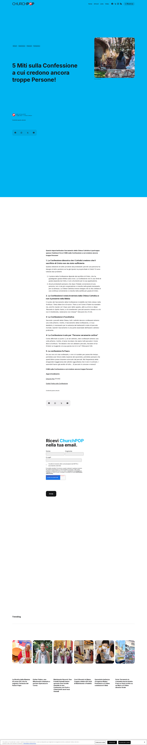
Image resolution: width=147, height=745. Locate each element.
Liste (101, 4)
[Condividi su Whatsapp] (21, 133)
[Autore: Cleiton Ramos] (56, 661)
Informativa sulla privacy (29, 743)
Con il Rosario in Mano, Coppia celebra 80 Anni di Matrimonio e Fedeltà (83, 681)
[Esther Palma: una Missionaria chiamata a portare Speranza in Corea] (42, 652)
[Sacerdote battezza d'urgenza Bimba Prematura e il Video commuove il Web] (104, 652)
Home (90, 4)
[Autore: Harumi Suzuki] (118, 661)
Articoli (96, 4)
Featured (29, 46)
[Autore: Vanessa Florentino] (35, 661)
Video (107, 4)
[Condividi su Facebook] (15, 133)
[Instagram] (118, 4)
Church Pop (50, 379)
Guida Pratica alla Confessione (57, 383)
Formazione (37, 46)
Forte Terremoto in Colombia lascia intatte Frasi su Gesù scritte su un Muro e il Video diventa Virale (124, 683)
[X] (115, 4)
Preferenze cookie (100, 742)
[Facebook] (112, 4)
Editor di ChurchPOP (21, 114)
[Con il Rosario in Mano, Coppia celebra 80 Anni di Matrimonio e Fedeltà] (83, 652)
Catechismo (22, 46)
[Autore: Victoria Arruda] (15, 661)
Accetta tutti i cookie (124, 742)
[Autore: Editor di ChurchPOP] (13, 114)
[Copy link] (34, 133)
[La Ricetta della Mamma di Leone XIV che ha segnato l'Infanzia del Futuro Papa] (22, 652)
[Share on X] (27, 133)
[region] (73, 742)
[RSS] (121, 4)
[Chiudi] (144, 742)
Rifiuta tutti (112, 742)
